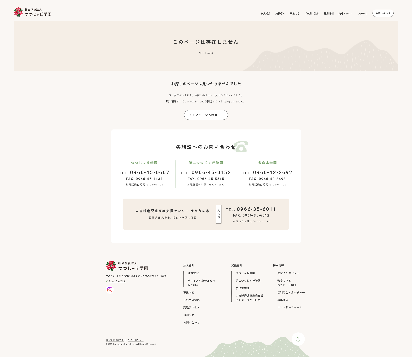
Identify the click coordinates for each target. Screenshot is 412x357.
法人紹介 (188, 265)
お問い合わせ (191, 322)
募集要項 (282, 300)
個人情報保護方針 (115, 340)
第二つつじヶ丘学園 (248, 281)
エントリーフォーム (289, 307)
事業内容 (188, 292)
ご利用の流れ (191, 300)
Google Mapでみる (117, 280)
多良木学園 (242, 288)
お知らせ (188, 315)
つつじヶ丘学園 (245, 273)
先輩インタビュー (288, 273)
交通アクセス (191, 307)
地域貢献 (193, 273)
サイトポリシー (136, 340)
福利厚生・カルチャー (291, 292)
